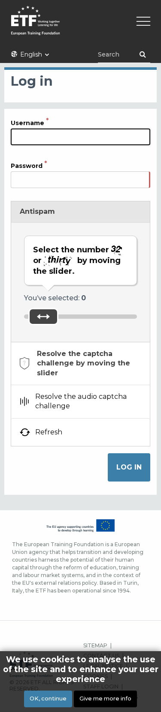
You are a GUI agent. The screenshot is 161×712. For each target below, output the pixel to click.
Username (27, 123)
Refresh (48, 432)
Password (27, 166)
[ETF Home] (80, 26)
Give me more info (105, 698)
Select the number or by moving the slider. (77, 260)
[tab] (80, 363)
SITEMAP (95, 645)
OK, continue (48, 698)
